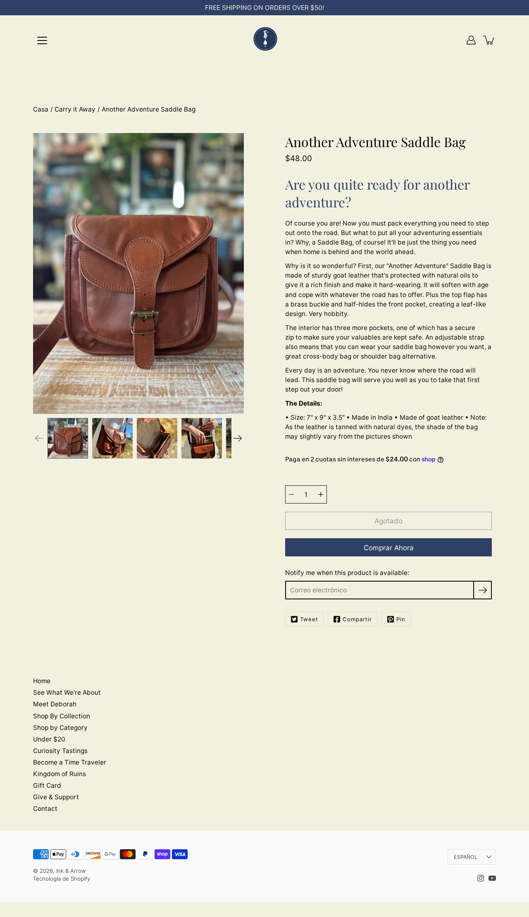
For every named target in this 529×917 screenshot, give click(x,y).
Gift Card (47, 785)
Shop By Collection (61, 716)
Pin (400, 619)
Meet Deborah (54, 704)
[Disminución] (291, 494)
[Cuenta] (471, 40)
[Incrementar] (321, 494)
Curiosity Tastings (60, 751)
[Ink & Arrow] (264, 40)
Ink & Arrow (71, 870)
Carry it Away (75, 109)
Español (465, 857)
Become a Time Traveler (69, 762)
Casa (40, 109)
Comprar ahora (389, 548)
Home (41, 681)
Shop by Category (60, 728)
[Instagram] (480, 878)
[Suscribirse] (482, 590)
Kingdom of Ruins (59, 774)
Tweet (309, 619)
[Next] (237, 438)
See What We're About (67, 692)
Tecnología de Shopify (61, 878)
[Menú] (42, 40)
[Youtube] (492, 878)
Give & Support (56, 797)
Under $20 (49, 739)
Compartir (357, 619)
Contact (45, 808)
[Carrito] (489, 40)
